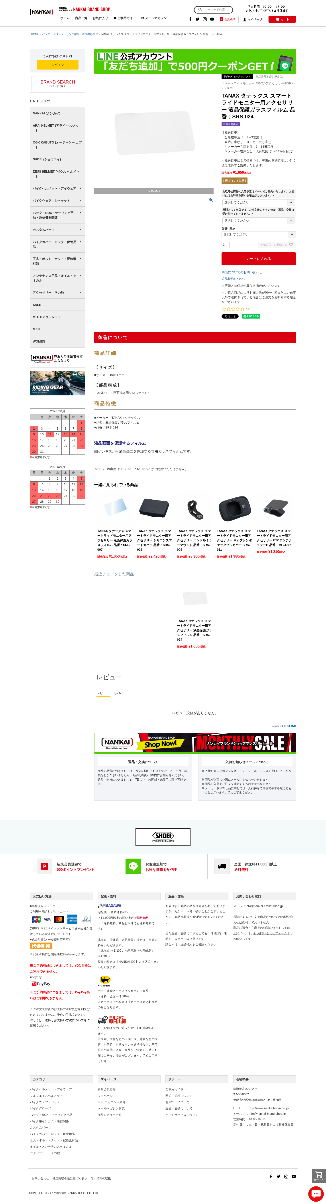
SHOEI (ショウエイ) (47, 159)
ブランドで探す (58, 84)
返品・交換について (178, 1108)
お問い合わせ (40, 1178)
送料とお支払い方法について (64, 1020)
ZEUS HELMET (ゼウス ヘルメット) (56, 174)
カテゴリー (40, 1079)
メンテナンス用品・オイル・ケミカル (54, 278)
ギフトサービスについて (181, 1114)
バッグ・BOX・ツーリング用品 (51, 1114)
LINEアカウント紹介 (112, 1102)
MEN (36, 329)
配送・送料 (108, 896)
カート (285, 19)
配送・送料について (178, 1095)
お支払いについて (177, 1102)
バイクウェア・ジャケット (51, 200)
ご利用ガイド (126, 18)
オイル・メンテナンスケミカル (51, 1146)
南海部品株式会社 (245, 1088)
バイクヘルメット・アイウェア (54, 188)
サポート (174, 1079)
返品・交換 (176, 896)
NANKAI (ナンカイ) (46, 113)
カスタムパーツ (44, 229)
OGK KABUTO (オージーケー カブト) (57, 145)
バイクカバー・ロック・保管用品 (54, 244)
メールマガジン (156, 18)
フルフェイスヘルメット (46, 1095)
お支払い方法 (42, 896)
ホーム (65, 18)
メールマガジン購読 (111, 1108)
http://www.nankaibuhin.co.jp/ (269, 1108)
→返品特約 (184, 944)
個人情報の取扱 (101, 1178)
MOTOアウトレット (47, 317)
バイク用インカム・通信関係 (49, 1121)
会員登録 (229, 19)
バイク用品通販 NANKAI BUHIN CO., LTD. (73, 1193)
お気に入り (100, 18)
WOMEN (39, 341)
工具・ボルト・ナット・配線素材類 (54, 261)
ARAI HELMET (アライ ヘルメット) (56, 128)
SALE (37, 305)
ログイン (57, 65)
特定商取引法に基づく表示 (70, 1178)
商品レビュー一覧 (110, 1114)
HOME (35, 34)
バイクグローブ (40, 1108)
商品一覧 (81, 18)
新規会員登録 (107, 1089)
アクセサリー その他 (48, 292)
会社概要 (242, 1079)
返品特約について (234, 279)
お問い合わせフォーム (272, 933)
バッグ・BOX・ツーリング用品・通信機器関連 (70, 34)
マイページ (255, 19)
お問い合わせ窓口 (248, 896)
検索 (200, 10)
